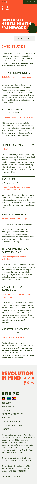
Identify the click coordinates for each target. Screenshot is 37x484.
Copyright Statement (12, 421)
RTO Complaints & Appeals (14, 425)
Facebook (3, 393)
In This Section (24, 38)
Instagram (14, 393)
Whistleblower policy (12, 414)
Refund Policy (8, 410)
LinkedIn (6, 393)
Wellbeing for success (11, 149)
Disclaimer (7, 418)
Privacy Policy (9, 407)
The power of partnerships (13, 337)
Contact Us (7, 403)
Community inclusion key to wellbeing (17, 117)
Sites (4, 2)
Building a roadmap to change (14, 219)
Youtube (17, 393)
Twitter (10, 393)
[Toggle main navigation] (33, 7)
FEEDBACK (6, 429)
